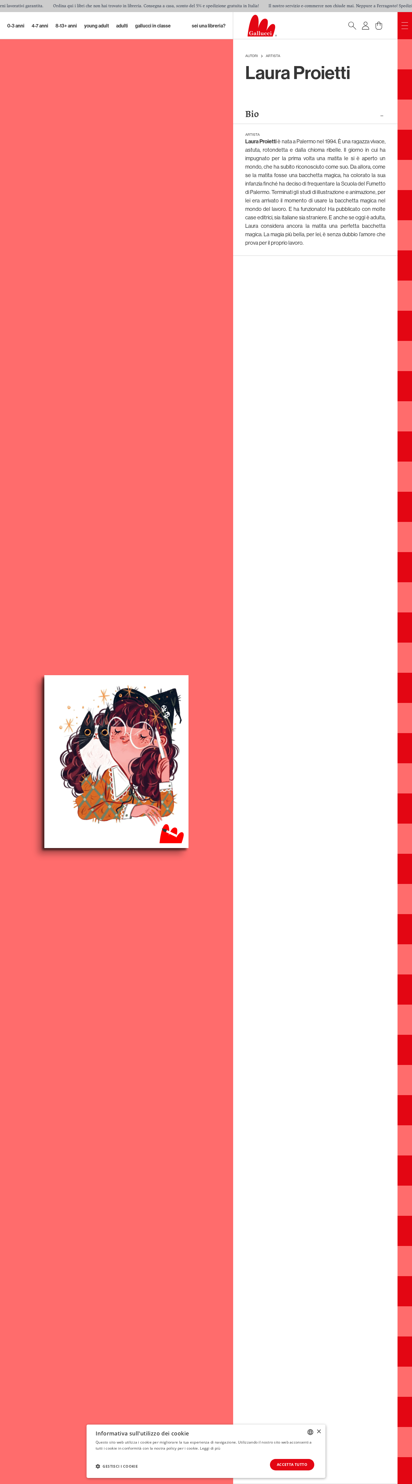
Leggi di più (210, 1448)
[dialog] (206, 1451)
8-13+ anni (66, 26)
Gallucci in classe (153, 26)
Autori (251, 56)
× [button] (318, 1431)
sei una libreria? (209, 26)
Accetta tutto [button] (292, 1464)
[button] (117, 1466)
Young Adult (96, 26)
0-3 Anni (15, 26)
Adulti (122, 26)
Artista (273, 56)
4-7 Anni (40, 26)
